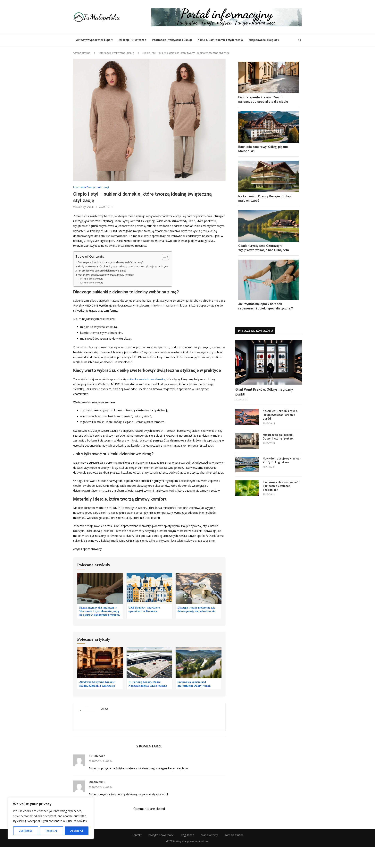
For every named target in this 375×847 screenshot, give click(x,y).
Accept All (76, 831)
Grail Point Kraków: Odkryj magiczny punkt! (264, 391)
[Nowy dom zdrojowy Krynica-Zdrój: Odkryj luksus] (247, 464)
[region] (51, 818)
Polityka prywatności (161, 835)
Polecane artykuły (93, 278)
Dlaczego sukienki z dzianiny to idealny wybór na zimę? (110, 262)
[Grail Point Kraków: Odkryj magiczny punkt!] (268, 362)
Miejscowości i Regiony (264, 39)
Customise (25, 831)
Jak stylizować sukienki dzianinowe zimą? (102, 270)
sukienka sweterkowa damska (146, 379)
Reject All (51, 831)
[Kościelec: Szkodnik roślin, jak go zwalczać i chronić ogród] (247, 417)
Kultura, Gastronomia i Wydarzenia (220, 39)
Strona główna (81, 53)
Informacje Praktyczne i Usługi (172, 39)
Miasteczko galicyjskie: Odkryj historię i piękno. (278, 436)
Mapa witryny (209, 835)
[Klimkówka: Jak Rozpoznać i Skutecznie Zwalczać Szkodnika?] (247, 488)
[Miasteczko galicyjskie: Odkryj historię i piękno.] (247, 441)
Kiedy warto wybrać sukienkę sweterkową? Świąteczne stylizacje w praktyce (123, 266)
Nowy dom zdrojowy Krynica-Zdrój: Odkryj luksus (282, 460)
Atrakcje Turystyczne (132, 39)
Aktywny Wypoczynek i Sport (94, 39)
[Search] (300, 40)
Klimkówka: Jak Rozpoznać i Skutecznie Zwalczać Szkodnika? (281, 486)
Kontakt (137, 835)
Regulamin (187, 835)
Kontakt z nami (234, 835)
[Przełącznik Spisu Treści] (163, 257)
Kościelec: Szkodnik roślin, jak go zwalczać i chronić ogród (280, 414)
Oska (90, 207)
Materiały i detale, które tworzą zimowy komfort (106, 274)
